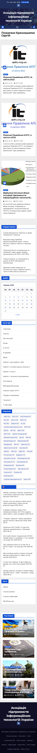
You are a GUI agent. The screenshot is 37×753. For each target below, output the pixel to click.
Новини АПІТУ (22, 744)
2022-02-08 (9, 141)
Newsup (24, 731)
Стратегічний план (9, 740)
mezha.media (9, 487)
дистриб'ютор (9, 458)
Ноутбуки (23, 448)
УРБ (29, 451)
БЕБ (6, 430)
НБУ (16, 444)
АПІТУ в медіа (31, 744)
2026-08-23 (10, 634)
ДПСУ (7, 434)
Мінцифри (8, 444)
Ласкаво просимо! (11, 736)
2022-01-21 (8, 201)
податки (8, 472)
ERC (6, 420)
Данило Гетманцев (20, 434)
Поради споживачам (11, 395)
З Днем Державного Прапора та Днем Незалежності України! (17, 631)
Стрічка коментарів (10, 596)
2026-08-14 (10, 695)
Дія (21, 437)
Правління (30, 740)
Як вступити (22, 736)
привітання (8, 476)
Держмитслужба (10, 437)
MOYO (23, 420)
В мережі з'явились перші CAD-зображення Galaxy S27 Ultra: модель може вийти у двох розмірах (17, 512)
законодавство (24, 458)
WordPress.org (8, 601)
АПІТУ (27, 427)
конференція (9, 465)
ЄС (23, 423)
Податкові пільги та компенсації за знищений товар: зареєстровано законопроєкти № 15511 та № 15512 (16, 252)
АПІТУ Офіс (19, 83)
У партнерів (7, 405)
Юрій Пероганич (22, 634)
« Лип (18, 315)
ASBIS (7, 416)
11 (9, 300)
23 (31, 304)
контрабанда (22, 462)
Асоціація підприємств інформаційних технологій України (18, 16)
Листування (7, 381)
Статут (29, 736)
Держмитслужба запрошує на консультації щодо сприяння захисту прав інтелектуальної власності (17, 269)
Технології (7, 400)
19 (14, 304)
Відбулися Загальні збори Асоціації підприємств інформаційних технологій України (16, 196)
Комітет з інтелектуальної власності (16, 367)
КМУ (28, 437)
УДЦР (22, 451)
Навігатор (25, 444)
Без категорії (8, 338)
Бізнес (5, 343)
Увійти (5, 587)
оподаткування (10, 469)
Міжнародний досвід (11, 386)
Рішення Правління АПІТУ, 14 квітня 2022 (17, 78)
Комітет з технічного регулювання (15, 376)
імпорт (27, 479)
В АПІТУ (6, 74)
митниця (20, 465)
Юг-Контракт (9, 455)
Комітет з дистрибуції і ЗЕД (13, 362)
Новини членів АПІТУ (11, 390)
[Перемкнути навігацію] (17, 27)
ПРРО (14, 451)
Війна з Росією (25, 749)
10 (5, 300)
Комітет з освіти (9, 372)
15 (27, 300)
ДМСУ (21, 430)
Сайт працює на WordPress (9, 731)
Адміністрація (12, 744)
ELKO (15, 416)
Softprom (15, 423)
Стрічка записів (9, 592)
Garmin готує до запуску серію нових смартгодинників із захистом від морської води (17, 503)
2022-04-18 (9, 83)
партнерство (23, 469)
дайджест (20, 455)
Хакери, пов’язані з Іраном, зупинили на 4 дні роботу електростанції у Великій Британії (18, 494)
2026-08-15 (10, 675)
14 (22, 300)
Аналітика (7, 329)
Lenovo (14, 420)
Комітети (4, 744)
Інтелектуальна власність (13, 427)
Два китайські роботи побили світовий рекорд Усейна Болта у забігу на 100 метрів (17, 555)
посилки (18, 472)
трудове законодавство (13, 479)
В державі (7, 353)
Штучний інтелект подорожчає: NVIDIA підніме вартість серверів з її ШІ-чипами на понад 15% (18, 538)
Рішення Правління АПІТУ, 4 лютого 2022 (17, 136)
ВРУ (13, 430)
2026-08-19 (10, 654)
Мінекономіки (23, 441)
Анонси (6, 334)
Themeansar (31, 731)
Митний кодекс (10, 441)
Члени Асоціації (21, 740)
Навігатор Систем (10, 448)
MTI (6, 423)
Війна (5, 357)
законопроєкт (9, 462)
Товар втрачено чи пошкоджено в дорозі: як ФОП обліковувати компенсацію (16, 261)
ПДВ (6, 451)
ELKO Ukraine (25, 416)
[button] (31, 27)
